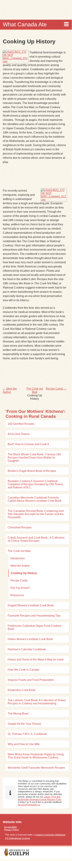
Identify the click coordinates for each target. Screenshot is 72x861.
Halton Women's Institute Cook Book (30, 639)
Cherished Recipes (20, 527)
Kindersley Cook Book (21, 690)
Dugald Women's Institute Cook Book (31, 605)
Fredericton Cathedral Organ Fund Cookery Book (34, 627)
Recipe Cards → (56, 388)
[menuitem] (36, 827)
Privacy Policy (11, 829)
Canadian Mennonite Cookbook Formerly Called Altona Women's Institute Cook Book (34, 499)
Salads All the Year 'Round (24, 723)
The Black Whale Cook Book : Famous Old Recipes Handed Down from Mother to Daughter (34, 457)
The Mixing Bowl (18, 713)
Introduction (17, 558)
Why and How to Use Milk (24, 744)
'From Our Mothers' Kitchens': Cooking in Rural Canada (36, 414)
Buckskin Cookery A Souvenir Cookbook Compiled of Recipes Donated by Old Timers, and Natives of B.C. (35, 484)
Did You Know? (20, 587)
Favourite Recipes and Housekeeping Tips (34, 615)
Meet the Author (20, 565)
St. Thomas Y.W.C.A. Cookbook (27, 733)
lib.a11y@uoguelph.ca (29, 804)
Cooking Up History (24, 573)
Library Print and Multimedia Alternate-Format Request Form (39, 798)
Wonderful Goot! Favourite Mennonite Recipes (36, 767)
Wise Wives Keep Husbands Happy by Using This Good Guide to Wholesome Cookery (36, 756)
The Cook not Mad (19, 550)
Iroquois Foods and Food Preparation (31, 679)
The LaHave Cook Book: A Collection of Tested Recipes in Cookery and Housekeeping (37, 702)
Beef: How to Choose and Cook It (28, 444)
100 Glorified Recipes (21, 423)
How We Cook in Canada (23, 669)
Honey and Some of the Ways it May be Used (35, 659)
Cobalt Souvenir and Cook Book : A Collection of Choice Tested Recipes (36, 539)
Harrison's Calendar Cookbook (27, 649)
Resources (17, 595)
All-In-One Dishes (19, 434)
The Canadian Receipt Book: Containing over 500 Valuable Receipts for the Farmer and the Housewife (36, 514)
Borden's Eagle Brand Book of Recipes (32, 470)
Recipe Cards (19, 580)
